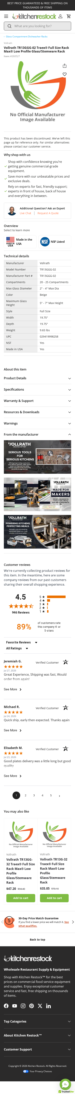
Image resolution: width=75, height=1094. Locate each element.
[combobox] (37, 26)
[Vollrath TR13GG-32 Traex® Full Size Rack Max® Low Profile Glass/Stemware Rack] (20, 835)
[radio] (55, 597)
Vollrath (8, 43)
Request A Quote (48, 213)
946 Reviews (25, 612)
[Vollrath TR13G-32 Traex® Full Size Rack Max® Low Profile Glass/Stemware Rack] (54, 835)
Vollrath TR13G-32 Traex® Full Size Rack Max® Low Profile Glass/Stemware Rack (53, 870)
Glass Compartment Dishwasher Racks (27, 36)
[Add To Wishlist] (64, 74)
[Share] (64, 65)
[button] (69, 16)
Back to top (37, 939)
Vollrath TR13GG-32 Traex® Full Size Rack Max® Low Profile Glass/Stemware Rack (20, 871)
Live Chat (25, 213)
